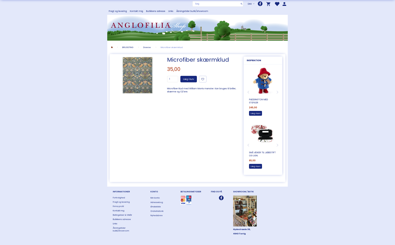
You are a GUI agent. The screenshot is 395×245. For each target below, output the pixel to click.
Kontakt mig (136, 11)
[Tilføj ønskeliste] (202, 79)
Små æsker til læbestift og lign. (262, 154)
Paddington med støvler (258, 101)
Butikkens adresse (155, 11)
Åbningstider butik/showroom (192, 11)
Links (170, 11)
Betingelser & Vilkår (122, 215)
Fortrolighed (119, 197)
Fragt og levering (118, 11)
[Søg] (241, 3)
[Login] (284, 4)
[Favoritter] (277, 4)
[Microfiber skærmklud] (137, 75)
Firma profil (118, 206)
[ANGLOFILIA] (197, 27)
